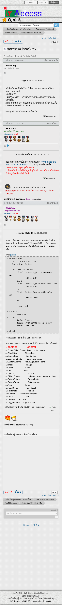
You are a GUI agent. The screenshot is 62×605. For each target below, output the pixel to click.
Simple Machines (41, 593)
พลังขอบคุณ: (11, 134)
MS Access (15, 601)
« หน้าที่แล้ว (47, 38)
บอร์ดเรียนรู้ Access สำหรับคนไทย (24, 598)
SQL (29, 601)
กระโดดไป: (54, 510)
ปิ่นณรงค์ (29, 199)
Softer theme (27, 596)
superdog (11, 65)
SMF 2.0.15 (17, 593)
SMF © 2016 (28, 593)
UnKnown (11, 128)
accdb (36, 601)
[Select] (13, 255)
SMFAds (36, 596)
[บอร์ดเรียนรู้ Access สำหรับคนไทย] (8, 146)
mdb (42, 601)
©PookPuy (48, 598)
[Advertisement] (32, 463)
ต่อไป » (55, 38)
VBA (24, 601)
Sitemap (26, 525)
